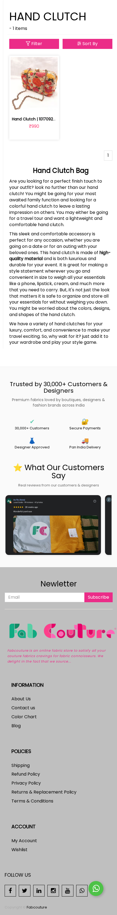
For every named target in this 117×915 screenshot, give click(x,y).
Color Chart (24, 717)
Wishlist (19, 850)
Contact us (23, 708)
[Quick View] (47, 106)
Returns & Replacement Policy (43, 792)
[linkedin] (39, 890)
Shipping (20, 765)
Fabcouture (37, 907)
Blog (16, 726)
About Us (21, 699)
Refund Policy (25, 774)
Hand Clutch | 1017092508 (36, 119)
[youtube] (67, 890)
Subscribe (98, 597)
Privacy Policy (26, 783)
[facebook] (10, 890)
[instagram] (53, 890)
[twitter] (24, 890)
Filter (36, 43)
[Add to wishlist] (34, 106)
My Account (24, 841)
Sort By (89, 43)
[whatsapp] (82, 890)
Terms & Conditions (32, 801)
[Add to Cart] (21, 106)
